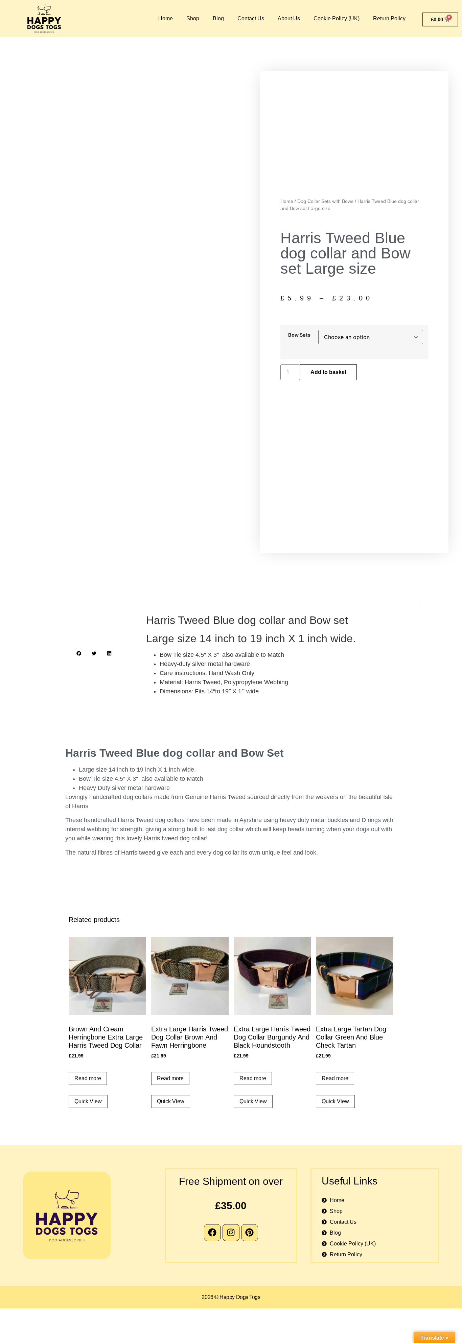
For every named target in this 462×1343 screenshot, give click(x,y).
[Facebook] (212, 1232)
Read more (87, 1078)
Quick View (88, 1101)
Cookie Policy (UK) (337, 18)
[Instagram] (231, 1232)
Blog (218, 18)
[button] (78, 653)
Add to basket (328, 372)
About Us (289, 18)
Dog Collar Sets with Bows (325, 201)
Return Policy (389, 18)
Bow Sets (299, 335)
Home (165, 18)
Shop (192, 18)
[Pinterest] (249, 1232)
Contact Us (250, 18)
